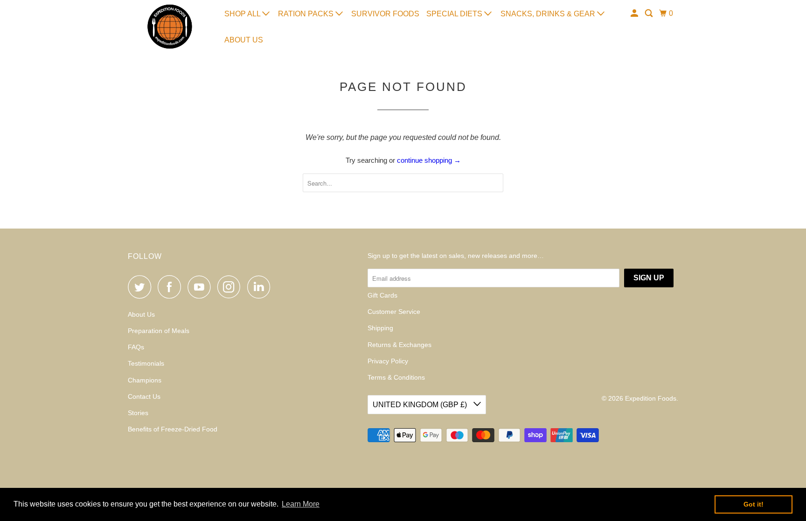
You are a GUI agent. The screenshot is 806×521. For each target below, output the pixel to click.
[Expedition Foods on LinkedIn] (261, 287)
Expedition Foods (650, 398)
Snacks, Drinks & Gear (548, 14)
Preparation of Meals (158, 330)
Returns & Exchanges (399, 344)
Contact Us (144, 396)
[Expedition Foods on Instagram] (231, 287)
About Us (243, 40)
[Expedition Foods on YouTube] (201, 287)
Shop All (243, 14)
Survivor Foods (385, 14)
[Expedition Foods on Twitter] (142, 287)
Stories (138, 413)
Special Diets (455, 14)
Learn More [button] (301, 504)
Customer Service (394, 311)
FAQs (136, 347)
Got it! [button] (753, 504)
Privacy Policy (388, 361)
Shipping (380, 328)
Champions (144, 380)
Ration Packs (306, 14)
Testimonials (146, 363)
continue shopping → (429, 160)
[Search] (649, 13)
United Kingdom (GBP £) (421, 405)
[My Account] (635, 13)
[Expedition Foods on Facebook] (172, 287)
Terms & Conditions (396, 377)
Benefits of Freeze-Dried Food (172, 429)
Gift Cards (382, 295)
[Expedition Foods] (170, 26)
